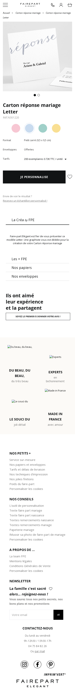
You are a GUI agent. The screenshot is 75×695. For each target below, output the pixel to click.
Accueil (6, 12)
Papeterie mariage (21, 530)
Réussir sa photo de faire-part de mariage (37, 534)
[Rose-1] (16, 128)
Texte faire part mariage (25, 510)
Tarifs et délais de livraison (27, 469)
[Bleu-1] (29, 128)
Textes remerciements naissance (31, 520)
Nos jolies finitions (21, 479)
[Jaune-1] (56, 128)
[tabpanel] (37, 56)
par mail (40, 651)
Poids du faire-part (21, 484)
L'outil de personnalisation (26, 505)
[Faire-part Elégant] (30, 5)
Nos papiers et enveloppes (27, 464)
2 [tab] (39, 96)
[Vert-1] (42, 128)
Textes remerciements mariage (30, 525)
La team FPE (17, 556)
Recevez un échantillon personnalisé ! (25, 200)
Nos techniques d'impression (28, 474)
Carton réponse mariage (28, 12)
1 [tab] (36, 96)
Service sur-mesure (22, 460)
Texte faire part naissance (26, 515)
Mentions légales (20, 561)
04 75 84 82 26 (37, 646)
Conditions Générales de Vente (30, 566)
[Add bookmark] (70, 177)
